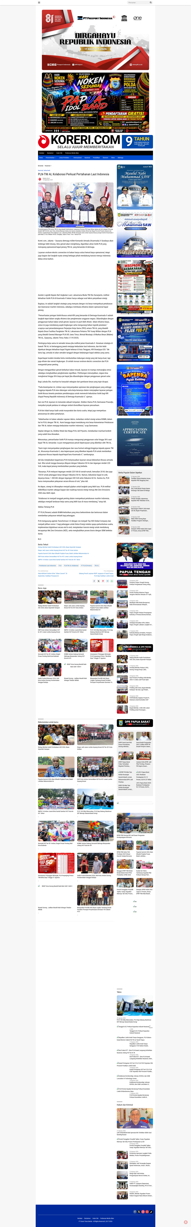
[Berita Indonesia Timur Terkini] (95, 142)
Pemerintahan (50, 158)
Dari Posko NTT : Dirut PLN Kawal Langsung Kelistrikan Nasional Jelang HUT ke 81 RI (141, 1058)
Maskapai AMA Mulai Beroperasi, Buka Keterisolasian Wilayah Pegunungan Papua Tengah (140, 604)
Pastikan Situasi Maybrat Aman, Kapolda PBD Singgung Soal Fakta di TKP (141, 479)
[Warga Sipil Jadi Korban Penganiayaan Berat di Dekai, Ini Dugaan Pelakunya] (122, 1175)
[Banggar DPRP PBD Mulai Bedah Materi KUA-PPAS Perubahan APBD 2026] (125, 864)
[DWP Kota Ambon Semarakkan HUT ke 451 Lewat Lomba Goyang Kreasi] (49, 621)
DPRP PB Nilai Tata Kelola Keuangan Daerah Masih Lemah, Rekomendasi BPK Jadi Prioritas (125, 788)
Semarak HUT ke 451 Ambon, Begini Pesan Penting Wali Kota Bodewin (49, 655)
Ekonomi (105, 158)
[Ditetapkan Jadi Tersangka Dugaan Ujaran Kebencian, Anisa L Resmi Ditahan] (122, 1165)
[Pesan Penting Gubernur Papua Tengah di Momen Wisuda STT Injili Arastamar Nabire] (122, 594)
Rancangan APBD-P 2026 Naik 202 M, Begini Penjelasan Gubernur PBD (140, 510)
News (41, 158)
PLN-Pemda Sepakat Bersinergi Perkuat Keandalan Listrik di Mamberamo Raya (139, 1096)
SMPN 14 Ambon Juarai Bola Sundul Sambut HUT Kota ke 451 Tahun (59, 560)
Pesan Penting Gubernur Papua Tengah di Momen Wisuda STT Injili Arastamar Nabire (140, 593)
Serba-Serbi (47, 170)
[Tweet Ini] (98, 581)
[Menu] (39, 2)
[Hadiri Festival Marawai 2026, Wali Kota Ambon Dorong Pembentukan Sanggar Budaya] (49, 669)
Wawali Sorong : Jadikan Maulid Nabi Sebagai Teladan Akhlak (75, 679)
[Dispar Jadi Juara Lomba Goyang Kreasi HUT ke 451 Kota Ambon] (76, 597)
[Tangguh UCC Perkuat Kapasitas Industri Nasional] (133, 1026)
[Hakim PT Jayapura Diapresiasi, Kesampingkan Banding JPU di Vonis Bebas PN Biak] (122, 1185)
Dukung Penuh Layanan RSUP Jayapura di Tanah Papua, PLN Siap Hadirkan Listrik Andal (96, 573)
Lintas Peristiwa (64, 158)
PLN (60, 565)
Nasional (87, 158)
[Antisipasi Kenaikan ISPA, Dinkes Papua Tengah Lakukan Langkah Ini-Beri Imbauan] (122, 624)
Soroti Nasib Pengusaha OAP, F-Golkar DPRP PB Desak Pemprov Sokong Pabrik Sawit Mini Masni (143, 745)
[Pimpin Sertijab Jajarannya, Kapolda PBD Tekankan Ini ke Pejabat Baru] (124, 500)
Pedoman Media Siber (72, 153)
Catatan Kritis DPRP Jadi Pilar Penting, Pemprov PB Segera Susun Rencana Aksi (143, 764)
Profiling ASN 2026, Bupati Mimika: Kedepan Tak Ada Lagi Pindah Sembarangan (140, 689)
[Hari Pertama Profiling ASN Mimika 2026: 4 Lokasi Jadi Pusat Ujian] (122, 679)
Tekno (113, 158)
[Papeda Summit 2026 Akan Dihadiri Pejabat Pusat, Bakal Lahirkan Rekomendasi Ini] (102, 597)
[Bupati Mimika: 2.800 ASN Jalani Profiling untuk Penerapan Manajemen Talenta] (122, 709)
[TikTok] (151, 1212)
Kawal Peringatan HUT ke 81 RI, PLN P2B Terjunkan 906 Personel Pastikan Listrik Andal (141, 1070)
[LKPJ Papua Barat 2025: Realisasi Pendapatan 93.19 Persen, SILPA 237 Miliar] (143, 776)
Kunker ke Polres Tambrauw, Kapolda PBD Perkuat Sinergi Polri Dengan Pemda (143, 873)
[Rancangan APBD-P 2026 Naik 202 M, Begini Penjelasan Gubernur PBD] (124, 510)
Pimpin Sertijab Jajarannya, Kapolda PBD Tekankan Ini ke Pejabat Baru (140, 500)
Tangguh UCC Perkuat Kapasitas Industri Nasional (139, 1032)
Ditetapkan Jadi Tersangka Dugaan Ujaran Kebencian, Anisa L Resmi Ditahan (140, 1164)
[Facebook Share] (94, 581)
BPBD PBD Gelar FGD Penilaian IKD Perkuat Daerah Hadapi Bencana (124, 854)
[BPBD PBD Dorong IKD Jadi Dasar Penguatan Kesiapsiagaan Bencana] (135, 823)
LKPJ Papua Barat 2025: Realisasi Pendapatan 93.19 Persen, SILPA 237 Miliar (143, 785)
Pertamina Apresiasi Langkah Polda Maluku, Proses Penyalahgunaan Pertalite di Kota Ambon (140, 1154)
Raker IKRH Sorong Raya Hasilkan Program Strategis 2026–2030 (139, 520)
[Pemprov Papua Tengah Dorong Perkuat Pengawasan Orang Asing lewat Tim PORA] (122, 584)
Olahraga (120, 158)
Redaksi (41, 153)
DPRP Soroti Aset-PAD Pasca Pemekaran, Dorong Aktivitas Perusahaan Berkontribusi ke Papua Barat (125, 745)
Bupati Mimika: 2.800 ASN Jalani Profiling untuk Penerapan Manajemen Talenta (140, 709)
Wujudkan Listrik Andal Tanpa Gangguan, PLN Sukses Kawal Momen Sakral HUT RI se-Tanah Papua (139, 1045)
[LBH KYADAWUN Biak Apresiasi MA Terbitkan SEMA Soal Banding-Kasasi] (135, 1118)
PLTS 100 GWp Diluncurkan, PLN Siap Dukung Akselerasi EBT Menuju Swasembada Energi (101, 632)
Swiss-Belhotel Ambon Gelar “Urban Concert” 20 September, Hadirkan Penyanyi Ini (52, 573)
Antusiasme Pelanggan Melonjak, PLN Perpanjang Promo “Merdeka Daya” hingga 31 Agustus (100, 656)
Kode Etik (59, 153)
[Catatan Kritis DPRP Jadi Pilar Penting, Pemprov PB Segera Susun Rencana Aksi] (143, 755)
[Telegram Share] (107, 581)
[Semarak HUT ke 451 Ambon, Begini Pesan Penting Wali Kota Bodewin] (49, 645)
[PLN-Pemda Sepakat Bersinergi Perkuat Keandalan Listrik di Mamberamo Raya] (135, 1090)
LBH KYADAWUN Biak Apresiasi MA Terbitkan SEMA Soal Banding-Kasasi (134, 1134)
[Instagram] (143, 1212)
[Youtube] (147, 1212)
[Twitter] (139, 1212)
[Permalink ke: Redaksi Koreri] (40, 179)
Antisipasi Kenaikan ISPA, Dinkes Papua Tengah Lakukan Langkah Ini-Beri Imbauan (141, 624)
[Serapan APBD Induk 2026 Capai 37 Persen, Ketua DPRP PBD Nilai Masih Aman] (124, 530)
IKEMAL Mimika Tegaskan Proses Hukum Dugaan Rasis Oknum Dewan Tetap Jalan (141, 1195)
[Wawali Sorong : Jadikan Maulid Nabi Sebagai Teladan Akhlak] (76, 669)
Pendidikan (96, 158)
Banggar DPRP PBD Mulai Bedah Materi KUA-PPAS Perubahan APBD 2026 (125, 873)
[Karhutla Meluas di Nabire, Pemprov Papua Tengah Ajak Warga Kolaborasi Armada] (122, 634)
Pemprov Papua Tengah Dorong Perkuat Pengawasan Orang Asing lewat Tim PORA (140, 583)
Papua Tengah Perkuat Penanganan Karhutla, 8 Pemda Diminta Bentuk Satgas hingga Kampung (141, 614)
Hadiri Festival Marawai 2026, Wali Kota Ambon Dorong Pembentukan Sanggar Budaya (48, 680)
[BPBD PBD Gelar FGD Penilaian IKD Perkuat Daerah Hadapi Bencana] (125, 845)
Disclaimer (50, 153)
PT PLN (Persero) (86, 565)
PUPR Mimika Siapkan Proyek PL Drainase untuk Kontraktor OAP (140, 699)
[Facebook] (135, 1212)
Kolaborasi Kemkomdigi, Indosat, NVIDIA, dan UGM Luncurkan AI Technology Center (140, 1083)
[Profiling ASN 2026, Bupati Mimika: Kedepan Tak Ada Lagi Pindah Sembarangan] (122, 689)
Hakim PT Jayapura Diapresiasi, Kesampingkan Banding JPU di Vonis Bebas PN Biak (141, 1185)
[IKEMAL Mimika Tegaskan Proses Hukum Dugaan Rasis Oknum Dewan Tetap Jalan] (122, 1195)
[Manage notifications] (186, 1222)
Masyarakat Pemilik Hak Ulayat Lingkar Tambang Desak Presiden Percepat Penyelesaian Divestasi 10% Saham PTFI (101, 680)
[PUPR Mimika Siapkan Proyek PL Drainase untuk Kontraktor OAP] (122, 699)
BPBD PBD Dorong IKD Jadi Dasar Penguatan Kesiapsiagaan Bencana (131, 836)
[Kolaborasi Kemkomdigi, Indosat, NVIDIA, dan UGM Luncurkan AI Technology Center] (135, 1077)
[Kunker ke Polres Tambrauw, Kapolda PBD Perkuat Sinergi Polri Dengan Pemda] (144, 864)
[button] (151, 2)
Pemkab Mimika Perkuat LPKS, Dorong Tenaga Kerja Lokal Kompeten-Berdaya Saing (139, 669)
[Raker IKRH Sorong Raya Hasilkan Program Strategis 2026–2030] (124, 520)
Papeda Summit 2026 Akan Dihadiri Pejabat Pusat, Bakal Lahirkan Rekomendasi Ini (63, 553)
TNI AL (97, 565)
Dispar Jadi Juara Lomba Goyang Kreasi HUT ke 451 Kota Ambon (58, 550)
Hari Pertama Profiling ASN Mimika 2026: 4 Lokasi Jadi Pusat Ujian (140, 679)
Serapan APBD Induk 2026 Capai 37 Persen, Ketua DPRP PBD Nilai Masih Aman (141, 530)
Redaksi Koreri (46, 178)
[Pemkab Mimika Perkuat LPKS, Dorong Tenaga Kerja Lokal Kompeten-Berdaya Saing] (122, 669)
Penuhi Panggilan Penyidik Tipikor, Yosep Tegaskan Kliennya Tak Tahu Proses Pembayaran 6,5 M (125, 892)
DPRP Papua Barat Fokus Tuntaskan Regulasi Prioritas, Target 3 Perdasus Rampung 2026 (124, 764)
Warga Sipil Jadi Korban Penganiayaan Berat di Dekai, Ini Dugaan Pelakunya (139, 1174)
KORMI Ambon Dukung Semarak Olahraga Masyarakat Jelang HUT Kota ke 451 (74, 656)
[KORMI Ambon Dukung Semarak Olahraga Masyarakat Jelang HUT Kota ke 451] (76, 645)
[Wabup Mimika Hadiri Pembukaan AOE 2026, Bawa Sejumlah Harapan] (49, 597)
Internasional (78, 158)
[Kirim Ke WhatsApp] (112, 581)
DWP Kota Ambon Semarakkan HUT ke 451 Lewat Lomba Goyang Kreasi (60, 556)
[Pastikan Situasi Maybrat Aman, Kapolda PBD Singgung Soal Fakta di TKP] (124, 480)
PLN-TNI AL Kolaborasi (71, 565)
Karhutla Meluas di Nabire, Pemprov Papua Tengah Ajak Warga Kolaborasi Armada (141, 634)
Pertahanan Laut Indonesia (47, 565)
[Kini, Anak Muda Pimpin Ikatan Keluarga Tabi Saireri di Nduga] (124, 490)
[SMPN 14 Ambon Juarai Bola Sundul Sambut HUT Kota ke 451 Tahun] (76, 621)
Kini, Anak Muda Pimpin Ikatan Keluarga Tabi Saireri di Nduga (140, 489)
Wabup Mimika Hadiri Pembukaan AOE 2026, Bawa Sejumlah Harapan (59, 547)
